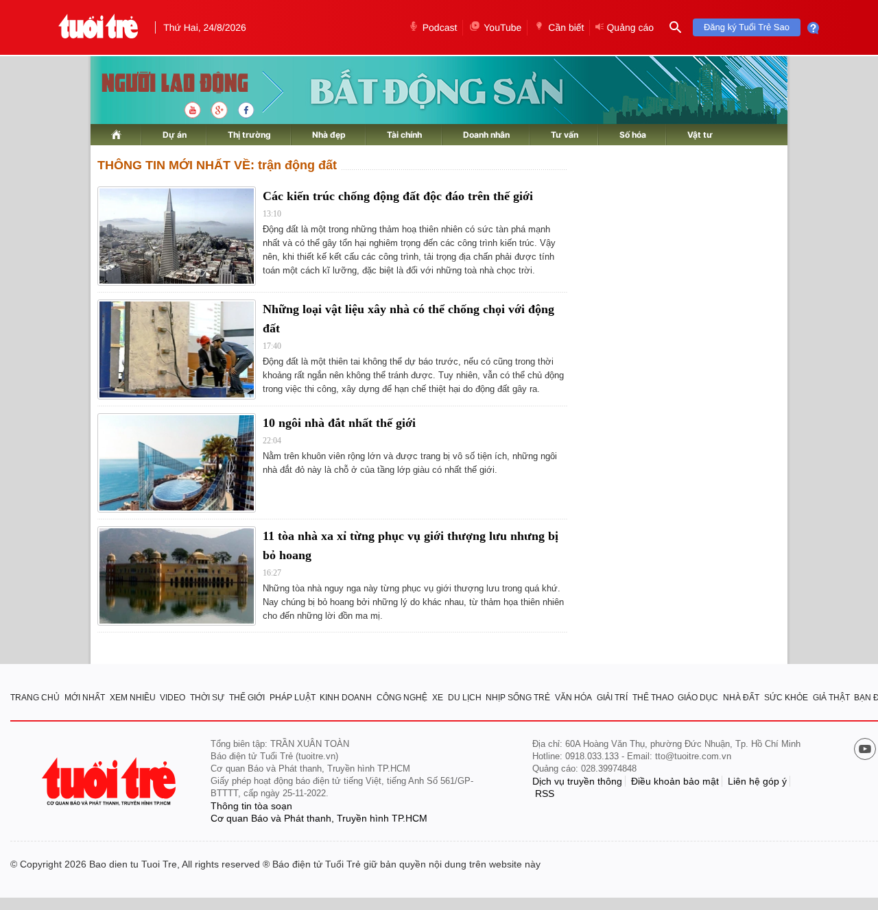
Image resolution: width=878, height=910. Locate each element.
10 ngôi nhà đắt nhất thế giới (339, 423)
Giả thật (831, 697)
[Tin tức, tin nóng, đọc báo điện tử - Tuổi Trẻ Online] (98, 27)
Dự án (175, 135)
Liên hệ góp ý (757, 781)
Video (172, 697)
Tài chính (404, 135)
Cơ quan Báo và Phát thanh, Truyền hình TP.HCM (319, 818)
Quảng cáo (630, 27)
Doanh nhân (486, 135)
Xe (437, 697)
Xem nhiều (133, 697)
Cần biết (566, 27)
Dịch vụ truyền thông (577, 781)
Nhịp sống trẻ (518, 697)
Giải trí (612, 697)
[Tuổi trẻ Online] (110, 781)
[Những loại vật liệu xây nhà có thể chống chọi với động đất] (176, 349)
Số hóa (632, 135)
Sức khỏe (786, 697)
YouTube (502, 27)
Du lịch (465, 697)
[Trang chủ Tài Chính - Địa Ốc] (160, 84)
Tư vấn (564, 135)
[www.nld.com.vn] (116, 134)
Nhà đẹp (329, 135)
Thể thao (653, 697)
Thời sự (207, 697)
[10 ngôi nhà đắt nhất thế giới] (176, 463)
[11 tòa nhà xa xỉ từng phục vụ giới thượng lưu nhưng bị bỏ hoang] (176, 576)
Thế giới (247, 697)
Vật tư (700, 135)
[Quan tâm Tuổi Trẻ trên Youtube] (865, 750)
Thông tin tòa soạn (251, 805)
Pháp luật (293, 697)
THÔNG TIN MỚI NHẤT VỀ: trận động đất (217, 165)
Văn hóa (573, 697)
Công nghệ (402, 697)
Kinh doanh (346, 697)
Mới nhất (84, 697)
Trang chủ (35, 697)
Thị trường (249, 135)
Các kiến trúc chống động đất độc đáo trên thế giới (398, 196)
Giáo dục (698, 697)
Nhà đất (741, 697)
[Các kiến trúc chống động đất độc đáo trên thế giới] (176, 236)
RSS (544, 793)
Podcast (440, 27)
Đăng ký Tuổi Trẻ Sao (747, 27)
